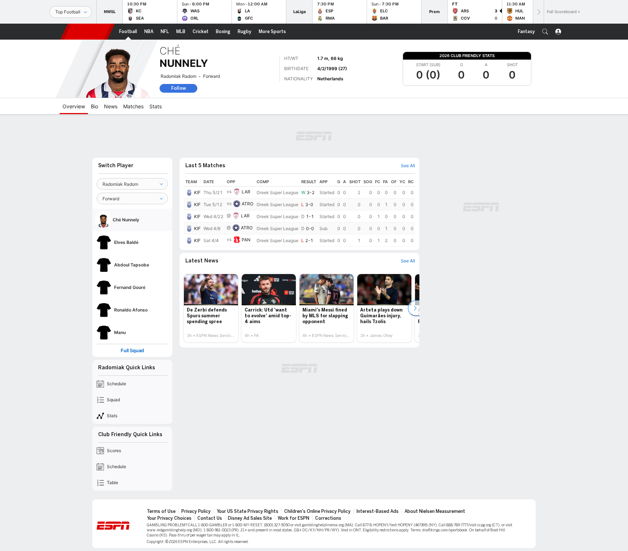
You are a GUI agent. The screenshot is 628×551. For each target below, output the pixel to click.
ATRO (247, 203)
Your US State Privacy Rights (247, 511)
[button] (545, 32)
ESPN (87, 32)
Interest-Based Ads (378, 511)
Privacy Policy (196, 511)
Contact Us (209, 518)
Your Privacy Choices (169, 518)
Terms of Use (161, 511)
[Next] (538, 12)
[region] (299, 211)
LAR (246, 191)
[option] (211, 308)
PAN (246, 239)
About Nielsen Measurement (434, 511)
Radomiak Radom (178, 76)
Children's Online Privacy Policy (317, 511)
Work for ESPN (293, 518)
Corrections (328, 518)
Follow (178, 88)
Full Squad (132, 350)
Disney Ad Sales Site (250, 518)
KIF (197, 192)
